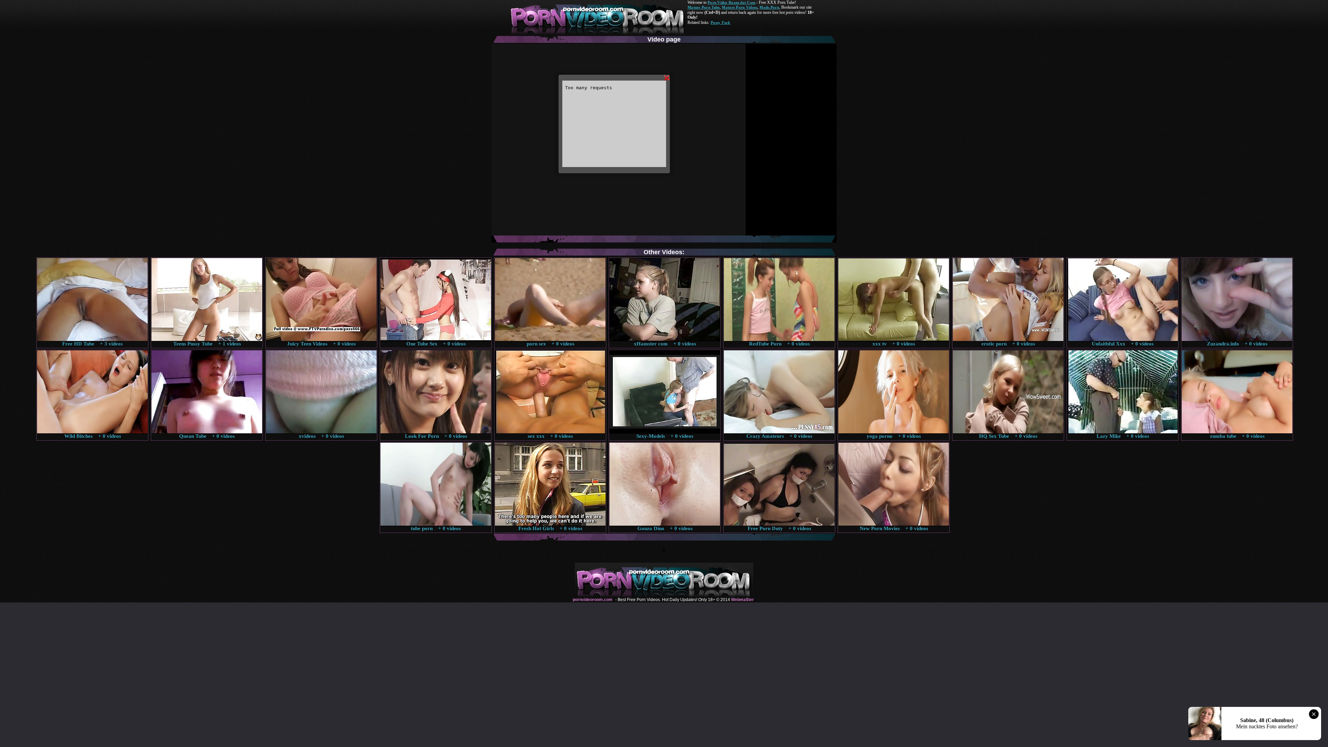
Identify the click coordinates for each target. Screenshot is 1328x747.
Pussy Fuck (720, 22)
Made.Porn (769, 7)
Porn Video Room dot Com (731, 2)
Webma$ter (742, 599)
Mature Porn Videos (739, 7)
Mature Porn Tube (704, 7)
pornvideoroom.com (592, 599)
